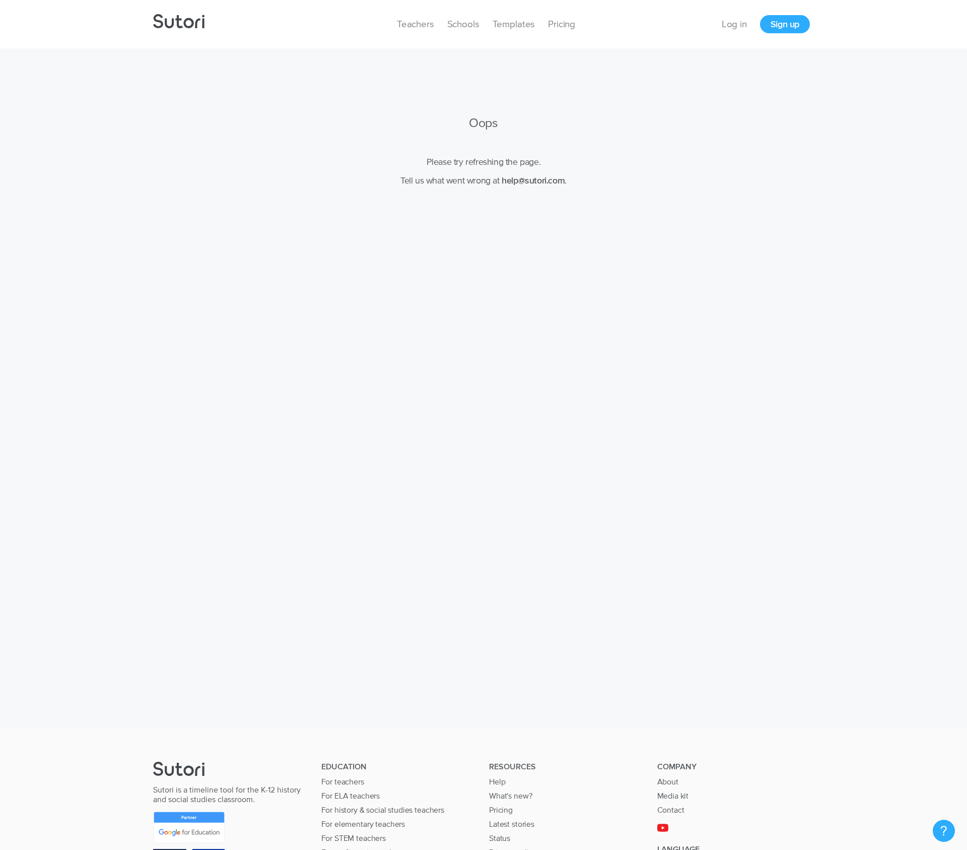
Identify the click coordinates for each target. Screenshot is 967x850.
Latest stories (511, 823)
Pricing (561, 24)
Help (497, 781)
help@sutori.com (533, 180)
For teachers (342, 781)
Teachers (415, 24)
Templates (514, 24)
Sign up (785, 24)
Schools (463, 24)
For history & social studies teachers (382, 809)
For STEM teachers (353, 837)
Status (499, 837)
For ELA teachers (350, 795)
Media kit (673, 795)
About (667, 781)
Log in (734, 24)
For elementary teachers (363, 823)
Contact (670, 809)
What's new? (510, 795)
